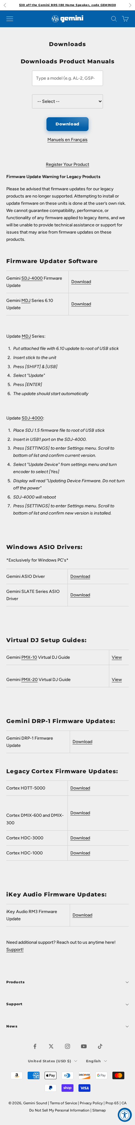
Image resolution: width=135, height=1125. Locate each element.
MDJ (25, 300)
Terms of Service (63, 1103)
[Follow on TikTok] (100, 1046)
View (117, 657)
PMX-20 (29, 679)
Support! (15, 949)
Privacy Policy (91, 1103)
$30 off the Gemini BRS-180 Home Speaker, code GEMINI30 (67, 5)
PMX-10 (29, 657)
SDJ (25, 278)
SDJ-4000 (32, 418)
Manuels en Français (67, 139)
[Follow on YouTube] (84, 1046)
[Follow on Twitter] (51, 1046)
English (93, 1061)
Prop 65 (112, 1103)
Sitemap (99, 1110)
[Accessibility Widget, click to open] (125, 1115)
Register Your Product (67, 164)
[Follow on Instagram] (67, 1046)
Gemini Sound (35, 1103)
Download (67, 123)
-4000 (36, 278)
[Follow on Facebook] (35, 1046)
